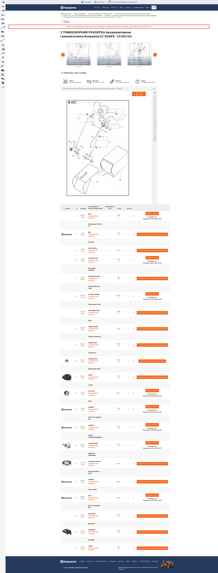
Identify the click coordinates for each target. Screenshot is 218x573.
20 (154, 138)
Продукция (105, 8)
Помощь (128, 8)
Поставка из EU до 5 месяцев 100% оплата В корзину (152, 234)
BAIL (89, 214)
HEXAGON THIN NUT (94, 461)
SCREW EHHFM (93, 443)
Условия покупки (138, 8)
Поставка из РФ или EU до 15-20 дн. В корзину (152, 361)
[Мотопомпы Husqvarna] (3, 70)
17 (154, 132)
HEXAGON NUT (93, 359)
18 (154, 134)
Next (155, 54)
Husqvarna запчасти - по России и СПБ (100, 14)
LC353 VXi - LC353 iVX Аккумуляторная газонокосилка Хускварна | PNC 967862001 (131, 15)
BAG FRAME (92, 514)
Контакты (101, 2)
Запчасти (97, 8)
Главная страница (65, 14)
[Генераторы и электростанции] (3, 62)
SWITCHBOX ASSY (94, 311)
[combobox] (109, 88)
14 (154, 125)
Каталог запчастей (80, 14)
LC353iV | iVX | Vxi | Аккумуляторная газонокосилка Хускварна (82, 15)
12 (154, 120)
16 (154, 129)
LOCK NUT (91, 391)
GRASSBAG (91, 530)
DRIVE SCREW (92, 248)
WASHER (91, 407)
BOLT (89, 496)
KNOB (90, 375)
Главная (82, 561)
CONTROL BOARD (93, 294)
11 (154, 118)
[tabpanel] (78, 55)
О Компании (112, 561)
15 (154, 127)
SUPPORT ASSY (93, 258)
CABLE (90, 546)
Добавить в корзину (152, 213)
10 (154, 116)
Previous (63, 54)
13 (154, 123)
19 (154, 136)
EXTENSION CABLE (94, 276)
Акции (148, 8)
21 (154, 140)
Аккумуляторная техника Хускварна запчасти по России (132, 14)
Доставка (87, 2)
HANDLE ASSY (92, 343)
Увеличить (78, 66)
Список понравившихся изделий (123, 1)
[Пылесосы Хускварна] (3, 74)
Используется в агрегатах (93, 217)
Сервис (121, 8)
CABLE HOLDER (93, 327)
